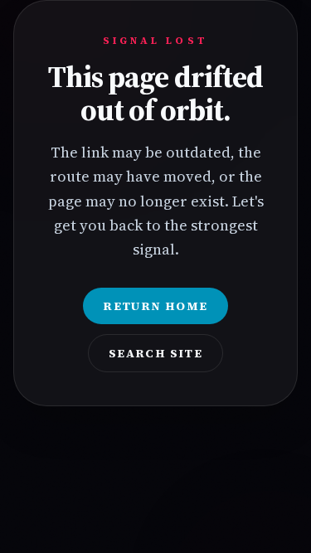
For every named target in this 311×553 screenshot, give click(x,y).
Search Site (155, 353)
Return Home (155, 306)
